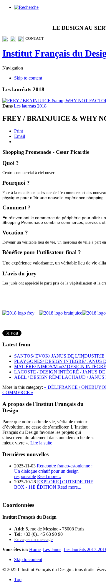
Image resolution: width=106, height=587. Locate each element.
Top (17, 579)
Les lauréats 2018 (30, 105)
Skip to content (28, 77)
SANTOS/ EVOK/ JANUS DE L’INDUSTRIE (59, 355)
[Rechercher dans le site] (26, 7)
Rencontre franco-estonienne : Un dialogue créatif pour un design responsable (53, 471)
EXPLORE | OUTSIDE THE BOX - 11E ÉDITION (53, 484)
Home (35, 549)
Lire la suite (41, 442)
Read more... (49, 476)
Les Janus (52, 549)
